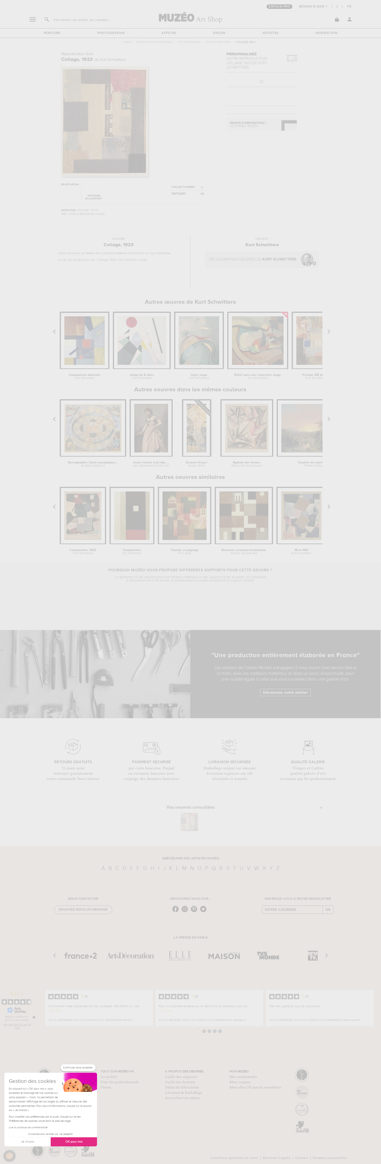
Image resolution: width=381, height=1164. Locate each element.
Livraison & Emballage (183, 1093)
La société (109, 1077)
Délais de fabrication (182, 1087)
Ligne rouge (199, 376)
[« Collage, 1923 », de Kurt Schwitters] (189, 822)
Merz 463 (301, 552)
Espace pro (279, 6)
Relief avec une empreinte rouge (257, 376)
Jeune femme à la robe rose (151, 464)
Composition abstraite (85, 376)
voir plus (55, 1010)
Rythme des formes (246, 464)
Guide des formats (180, 1082)
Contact (301, 1157)
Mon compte (239, 1082)
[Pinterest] (195, 911)
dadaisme (163, 253)
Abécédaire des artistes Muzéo (190, 858)
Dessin (219, 33)
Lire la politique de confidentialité (28, 1127)
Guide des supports (181, 1077)
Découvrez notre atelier (285, 693)
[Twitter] (204, 911)
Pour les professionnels (120, 1082)
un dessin (87, 253)
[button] (9, 1156)
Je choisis (27, 1141)
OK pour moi (73, 1141)
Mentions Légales (277, 1157)
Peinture (52, 33)
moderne (120, 253)
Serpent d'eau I (196, 464)
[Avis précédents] (41, 1008)
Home (127, 42)
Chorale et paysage (185, 552)
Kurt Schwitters (218, 42)
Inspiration (327, 33)
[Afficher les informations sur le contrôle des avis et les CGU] (34, 1017)
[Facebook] (176, 911)
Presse (106, 1087)
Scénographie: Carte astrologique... (93, 464)
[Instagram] (185, 911)
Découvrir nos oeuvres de (252, 259)
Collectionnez (183, 187)
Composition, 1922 (82, 552)
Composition (132, 552)
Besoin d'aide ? (313, 6)
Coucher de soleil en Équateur (319, 464)
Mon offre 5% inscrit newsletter (255, 1087)
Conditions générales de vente (234, 1157)
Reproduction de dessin (154, 42)
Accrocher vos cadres (182, 1098)
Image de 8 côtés (142, 376)
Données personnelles (330, 1157)
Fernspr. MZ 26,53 (315, 376)
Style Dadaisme (188, 42)
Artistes (270, 33)
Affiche (168, 33)
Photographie (111, 33)
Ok (328, 909)
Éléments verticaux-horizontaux (243, 552)
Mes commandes (243, 1077)
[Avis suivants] (377, 1008)
